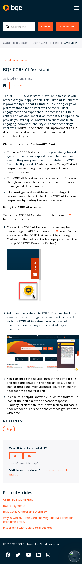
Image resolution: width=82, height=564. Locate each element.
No (29, 455)
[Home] (12, 8)
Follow (17, 85)
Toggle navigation (15, 60)
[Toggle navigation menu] (76, 8)
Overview (70, 42)
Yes (16, 455)
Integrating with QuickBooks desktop (28, 527)
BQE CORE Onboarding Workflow (25, 511)
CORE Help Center (15, 42)
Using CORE (40, 42)
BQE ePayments (14, 506)
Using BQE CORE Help (18, 499)
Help (56, 42)
